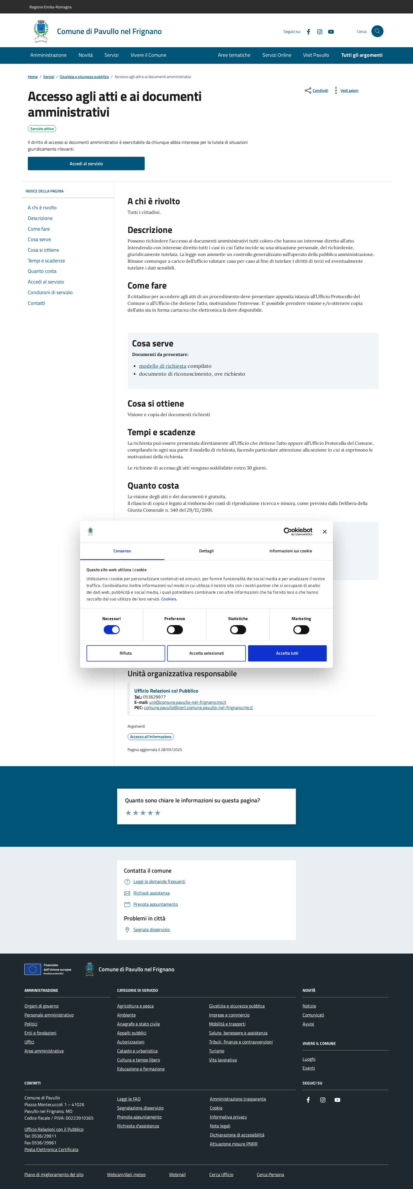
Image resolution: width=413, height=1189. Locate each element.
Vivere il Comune (148, 55)
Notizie (309, 1005)
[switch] (175, 629)
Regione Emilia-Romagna (51, 7)
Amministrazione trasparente (238, 1098)
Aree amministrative (44, 1050)
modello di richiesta (162, 366)
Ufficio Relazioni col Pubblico (166, 690)
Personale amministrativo (49, 1014)
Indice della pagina (44, 191)
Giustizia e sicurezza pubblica (84, 77)
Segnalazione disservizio (140, 1107)
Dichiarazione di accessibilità (237, 1134)
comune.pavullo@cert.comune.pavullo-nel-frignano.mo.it (198, 707)
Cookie (216, 1107)
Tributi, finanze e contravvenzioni (241, 1041)
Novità (86, 55)
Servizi (112, 55)
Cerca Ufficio (221, 1174)
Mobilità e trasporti (227, 1023)
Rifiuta (126, 653)
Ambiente (126, 1014)
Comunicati (313, 1014)
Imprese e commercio (229, 1014)
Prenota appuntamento (139, 1116)
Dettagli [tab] (206, 551)
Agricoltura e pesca (135, 1005)
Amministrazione (48, 55)
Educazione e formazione (141, 1068)
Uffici (29, 1041)
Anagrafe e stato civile (138, 1023)
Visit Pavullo (316, 55)
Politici (30, 1023)
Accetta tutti (287, 653)
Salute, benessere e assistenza (238, 1032)
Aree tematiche (234, 55)
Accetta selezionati (206, 653)
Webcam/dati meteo (126, 1174)
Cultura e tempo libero (138, 1059)
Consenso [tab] (122, 551)
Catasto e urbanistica (137, 1050)
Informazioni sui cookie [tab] (290, 551)
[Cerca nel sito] (377, 31)
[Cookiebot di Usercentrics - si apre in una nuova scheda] (287, 532)
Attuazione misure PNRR (234, 1143)
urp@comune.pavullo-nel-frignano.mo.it (187, 702)
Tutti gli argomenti (362, 55)
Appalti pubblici (131, 1032)
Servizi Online (276, 55)
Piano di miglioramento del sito (53, 1174)
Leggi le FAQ (129, 1098)
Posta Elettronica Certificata (51, 1149)
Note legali (220, 1125)
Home (33, 77)
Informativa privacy (228, 1116)
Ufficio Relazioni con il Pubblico (53, 1129)
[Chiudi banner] (325, 532)
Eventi (309, 1068)
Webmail (177, 1174)
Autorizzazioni (130, 1041)
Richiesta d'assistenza (138, 1125)
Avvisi (308, 1023)
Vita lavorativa (223, 1059)
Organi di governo (41, 1005)
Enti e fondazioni (40, 1032)
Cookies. (169, 599)
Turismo (216, 1050)
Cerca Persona (270, 1174)
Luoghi (309, 1059)
